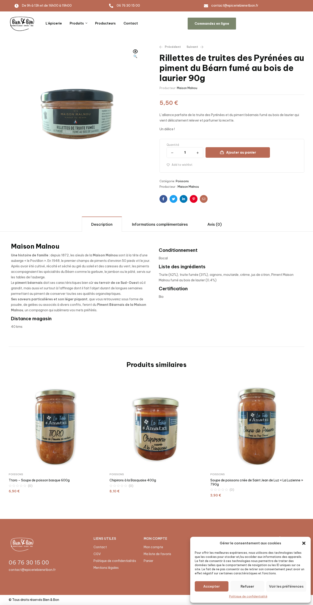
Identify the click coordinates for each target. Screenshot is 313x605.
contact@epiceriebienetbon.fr (32, 570)
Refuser (247, 586)
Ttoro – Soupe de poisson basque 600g (39, 480)
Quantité (173, 145)
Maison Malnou (187, 88)
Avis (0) (214, 224)
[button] (304, 543)
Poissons (182, 181)
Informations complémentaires (160, 224)
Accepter (211, 586)
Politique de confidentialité (248, 596)
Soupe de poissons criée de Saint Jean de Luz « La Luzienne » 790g (256, 482)
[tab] (102, 224)
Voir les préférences (286, 586)
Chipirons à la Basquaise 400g (133, 480)
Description (102, 224)
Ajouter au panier (241, 152)
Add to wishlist (182, 164)
